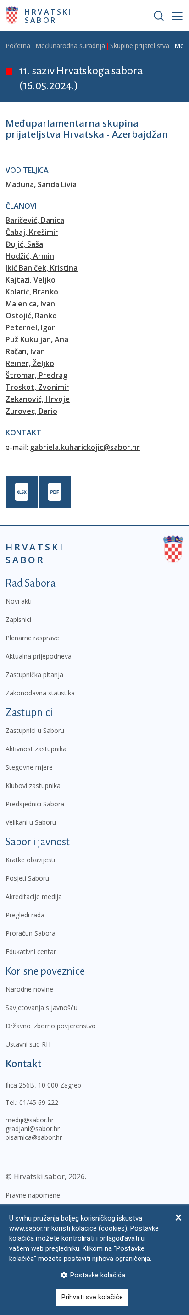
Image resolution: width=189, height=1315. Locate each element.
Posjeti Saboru (27, 878)
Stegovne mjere (29, 767)
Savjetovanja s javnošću (42, 1007)
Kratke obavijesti (30, 859)
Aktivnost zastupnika (36, 748)
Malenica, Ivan (30, 304)
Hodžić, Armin (30, 256)
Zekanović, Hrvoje (38, 399)
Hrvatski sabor (48, 15)
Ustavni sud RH (28, 1044)
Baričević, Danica (35, 220)
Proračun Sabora (31, 933)
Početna (18, 45)
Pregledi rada (25, 914)
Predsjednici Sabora (35, 803)
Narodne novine (29, 989)
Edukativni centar (31, 951)
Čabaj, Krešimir (32, 232)
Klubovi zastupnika (33, 785)
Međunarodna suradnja (70, 45)
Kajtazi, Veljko (31, 280)
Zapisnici (18, 619)
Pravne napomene (33, 1195)
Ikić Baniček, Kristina (42, 268)
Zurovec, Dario (31, 411)
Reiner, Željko (30, 363)
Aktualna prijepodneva (39, 656)
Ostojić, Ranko (31, 316)
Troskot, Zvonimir (37, 387)
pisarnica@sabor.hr (34, 1137)
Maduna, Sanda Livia (41, 184)
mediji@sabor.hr (30, 1119)
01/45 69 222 (38, 1102)
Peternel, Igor (30, 327)
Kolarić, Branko (32, 292)
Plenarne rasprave (32, 637)
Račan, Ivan (25, 351)
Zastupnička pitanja (34, 674)
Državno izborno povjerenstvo (51, 1025)
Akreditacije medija (34, 896)
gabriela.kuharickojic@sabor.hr (85, 447)
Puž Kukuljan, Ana (37, 339)
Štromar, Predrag (36, 375)
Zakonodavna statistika (40, 692)
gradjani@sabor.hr (33, 1128)
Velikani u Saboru (31, 822)
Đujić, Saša (24, 244)
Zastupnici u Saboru (35, 730)
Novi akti (19, 601)
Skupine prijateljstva (139, 45)
